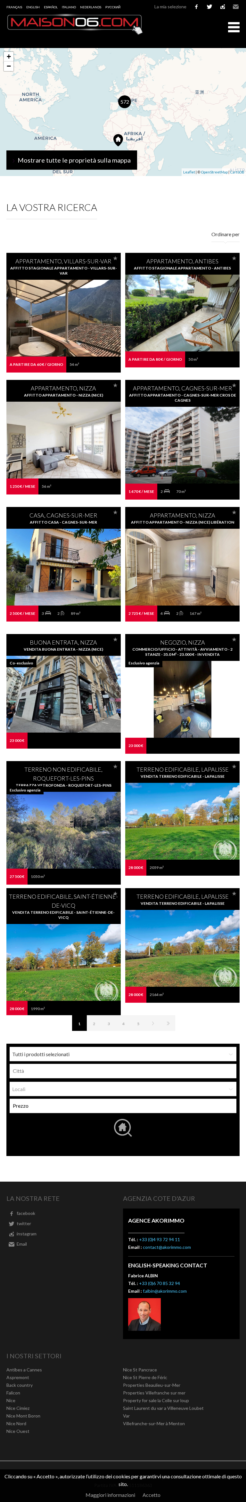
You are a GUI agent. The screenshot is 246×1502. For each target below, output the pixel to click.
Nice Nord (16, 1423)
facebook (196, 7)
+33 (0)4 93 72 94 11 (159, 1239)
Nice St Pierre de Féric (145, 1377)
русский (112, 7)
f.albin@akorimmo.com (165, 1291)
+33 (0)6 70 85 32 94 (159, 1283)
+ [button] (9, 56)
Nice (10, 1400)
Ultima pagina (167, 1023)
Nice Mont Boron (23, 1415)
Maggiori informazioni (110, 1495)
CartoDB (237, 172)
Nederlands (90, 7)
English (33, 7)
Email (236, 7)
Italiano (69, 7)
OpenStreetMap (214, 172)
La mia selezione (170, 6)
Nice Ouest (17, 1431)
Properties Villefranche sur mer (154, 1392)
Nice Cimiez (17, 1408)
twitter (209, 7)
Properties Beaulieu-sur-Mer (151, 1385)
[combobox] (123, 1071)
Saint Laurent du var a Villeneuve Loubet (163, 1408)
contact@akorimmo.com (167, 1247)
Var (126, 1415)
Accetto (151, 1495)
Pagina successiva (153, 1023)
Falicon (13, 1392)
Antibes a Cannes (24, 1369)
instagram (222, 7)
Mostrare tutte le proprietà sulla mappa (74, 160)
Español (51, 7)
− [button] (9, 66)
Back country (19, 1385)
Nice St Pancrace (140, 1369)
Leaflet (189, 172)
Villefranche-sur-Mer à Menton (154, 1423)
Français (14, 7)
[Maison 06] (75, 33)
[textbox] (124, 1071)
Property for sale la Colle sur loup (156, 1400)
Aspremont (17, 1377)
